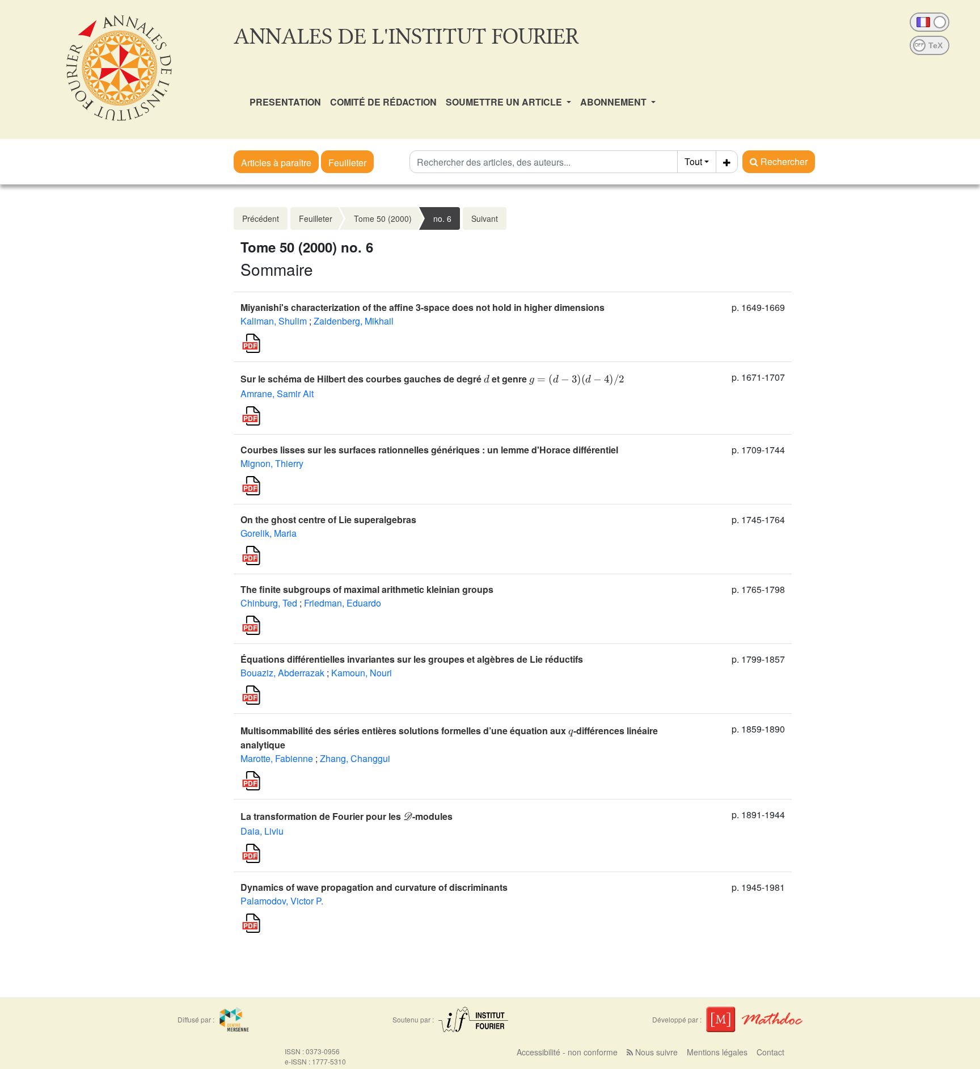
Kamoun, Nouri (361, 672)
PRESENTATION (285, 101)
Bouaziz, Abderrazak (282, 672)
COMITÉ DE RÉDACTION (383, 101)
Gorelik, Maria (268, 533)
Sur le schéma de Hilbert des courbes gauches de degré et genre (432, 378)
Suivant (484, 218)
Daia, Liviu (262, 830)
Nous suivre (655, 1052)
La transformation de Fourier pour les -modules (346, 816)
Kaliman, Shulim (273, 320)
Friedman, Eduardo (342, 602)
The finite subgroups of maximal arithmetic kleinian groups (366, 589)
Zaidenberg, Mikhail (354, 320)
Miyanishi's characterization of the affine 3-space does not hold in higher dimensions (422, 307)
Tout (693, 161)
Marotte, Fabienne (276, 758)
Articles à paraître (276, 162)
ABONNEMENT (614, 101)
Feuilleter (347, 162)
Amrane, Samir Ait (277, 393)
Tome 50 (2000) (383, 218)
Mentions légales (717, 1052)
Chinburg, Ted (268, 602)
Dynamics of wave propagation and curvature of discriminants (374, 887)
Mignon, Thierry (271, 463)
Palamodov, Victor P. (281, 900)
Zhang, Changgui (355, 758)
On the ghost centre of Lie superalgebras (328, 519)
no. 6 (442, 218)
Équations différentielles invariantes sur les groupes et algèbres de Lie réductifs (411, 659)
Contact (770, 1052)
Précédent (260, 218)
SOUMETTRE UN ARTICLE (505, 101)
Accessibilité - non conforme (567, 1052)
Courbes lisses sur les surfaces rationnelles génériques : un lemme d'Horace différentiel (429, 449)
